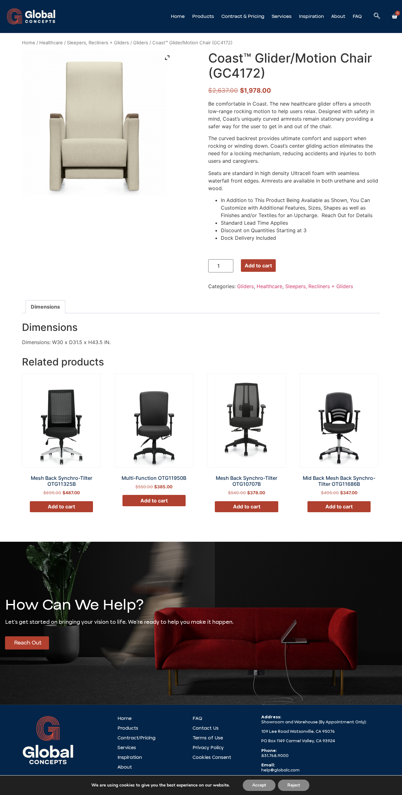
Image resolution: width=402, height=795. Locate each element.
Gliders (140, 43)
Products (203, 16)
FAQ (357, 16)
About (338, 16)
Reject (293, 785)
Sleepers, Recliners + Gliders (98, 43)
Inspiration (311, 16)
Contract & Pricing (242, 16)
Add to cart (258, 265)
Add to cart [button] (61, 506)
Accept (259, 785)
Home (178, 16)
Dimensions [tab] (45, 307)
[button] (377, 16)
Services (281, 16)
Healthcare (51, 43)
